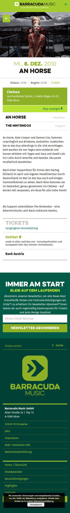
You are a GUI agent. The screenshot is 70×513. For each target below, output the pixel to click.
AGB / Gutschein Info (17, 445)
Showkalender (13, 471)
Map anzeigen (51, 108)
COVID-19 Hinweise (16, 424)
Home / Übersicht (16, 465)
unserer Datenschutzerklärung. (40, 501)
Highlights (11, 485)
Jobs (7, 431)
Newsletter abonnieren (35, 328)
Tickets (55, 82)
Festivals (10, 492)
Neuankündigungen (17, 478)
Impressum (12, 438)
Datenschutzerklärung (18, 451)
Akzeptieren (36, 504)
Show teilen (60, 24)
